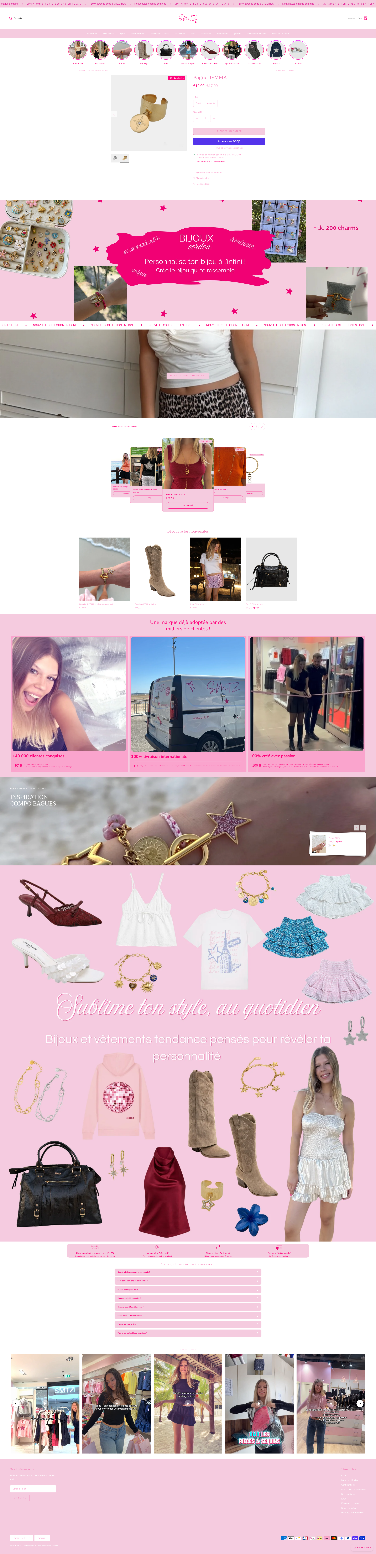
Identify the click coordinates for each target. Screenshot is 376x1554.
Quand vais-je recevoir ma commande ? (134, 1272)
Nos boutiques (348, 1494)
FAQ (343, 1498)
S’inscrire (20, 1498)
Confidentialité (348, 1484)
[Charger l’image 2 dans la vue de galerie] (149, 113)
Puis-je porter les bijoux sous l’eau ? (132, 1333)
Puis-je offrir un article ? (127, 1324)
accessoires (206, 33)
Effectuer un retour (350, 1503)
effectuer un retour (280, 33)
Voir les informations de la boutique (211, 162)
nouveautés (92, 33)
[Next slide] (261, 426)
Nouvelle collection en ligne (188, 375)
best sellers (108, 33)
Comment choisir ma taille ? (129, 1298)
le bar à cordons (138, 33)
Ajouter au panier (229, 131)
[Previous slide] (253, 426)
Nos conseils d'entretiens (353, 1489)
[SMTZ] (188, 18)
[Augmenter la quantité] (213, 118)
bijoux (122, 33)
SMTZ (19, 1545)
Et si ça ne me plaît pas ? (128, 1289)
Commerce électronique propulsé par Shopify (40, 1545)
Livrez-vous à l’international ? (130, 1315)
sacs (193, 33)
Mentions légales (349, 1480)
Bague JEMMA (102, 70)
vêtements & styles (160, 33)
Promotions (222, 33)
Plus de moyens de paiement (229, 148)
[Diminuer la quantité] (196, 118)
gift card (237, 33)
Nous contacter (348, 1508)
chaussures (180, 33)
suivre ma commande (256, 33)
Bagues (91, 70)
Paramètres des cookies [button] (353, 1512)
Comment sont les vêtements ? (130, 1307)
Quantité (197, 111)
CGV (343, 1475)
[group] (78, 52)
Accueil (82, 70)
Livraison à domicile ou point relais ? (133, 1281)
